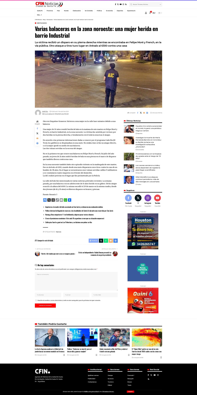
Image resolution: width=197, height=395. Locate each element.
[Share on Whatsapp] (106, 241)
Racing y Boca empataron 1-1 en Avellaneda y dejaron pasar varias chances (69, 214)
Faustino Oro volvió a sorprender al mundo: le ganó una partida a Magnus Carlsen (149, 128)
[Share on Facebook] (137, 112)
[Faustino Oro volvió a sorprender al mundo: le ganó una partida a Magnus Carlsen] (129, 129)
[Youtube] (157, 201)
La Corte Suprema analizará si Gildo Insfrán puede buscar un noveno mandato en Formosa (49, 350)
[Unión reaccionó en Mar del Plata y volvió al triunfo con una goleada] (115, 337)
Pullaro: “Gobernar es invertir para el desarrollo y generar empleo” (79, 350)
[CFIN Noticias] (49, 4)
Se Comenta (140, 149)
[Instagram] (123, 4)
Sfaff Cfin (45, 111)
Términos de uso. (108, 391)
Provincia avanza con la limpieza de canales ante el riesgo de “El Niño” (148, 156)
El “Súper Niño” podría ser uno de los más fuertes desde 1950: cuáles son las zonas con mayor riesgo (146, 351)
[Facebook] (116, 4)
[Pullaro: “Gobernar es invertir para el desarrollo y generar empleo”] (82, 337)
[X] (118, 4)
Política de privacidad (91, 391)
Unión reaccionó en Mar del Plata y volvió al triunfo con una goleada (113, 350)
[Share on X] (140, 112)
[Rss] (126, 4)
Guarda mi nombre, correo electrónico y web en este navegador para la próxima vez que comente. (69, 300)
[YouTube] (120, 4)
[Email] (144, 112)
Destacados (42, 23)
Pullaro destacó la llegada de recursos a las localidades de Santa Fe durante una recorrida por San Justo (79, 210)
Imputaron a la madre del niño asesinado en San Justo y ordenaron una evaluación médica (74, 207)
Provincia (139, 161)
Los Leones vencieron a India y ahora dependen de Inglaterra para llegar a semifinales (148, 167)
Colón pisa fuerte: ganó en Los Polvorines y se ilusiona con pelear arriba (68, 222)
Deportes (139, 133)
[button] (130, 392)
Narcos (58, 232)
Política (139, 184)
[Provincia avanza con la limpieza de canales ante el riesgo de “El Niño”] (129, 156)
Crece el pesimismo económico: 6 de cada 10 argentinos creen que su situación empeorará (74, 218)
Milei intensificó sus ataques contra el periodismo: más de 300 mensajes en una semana (147, 179)
